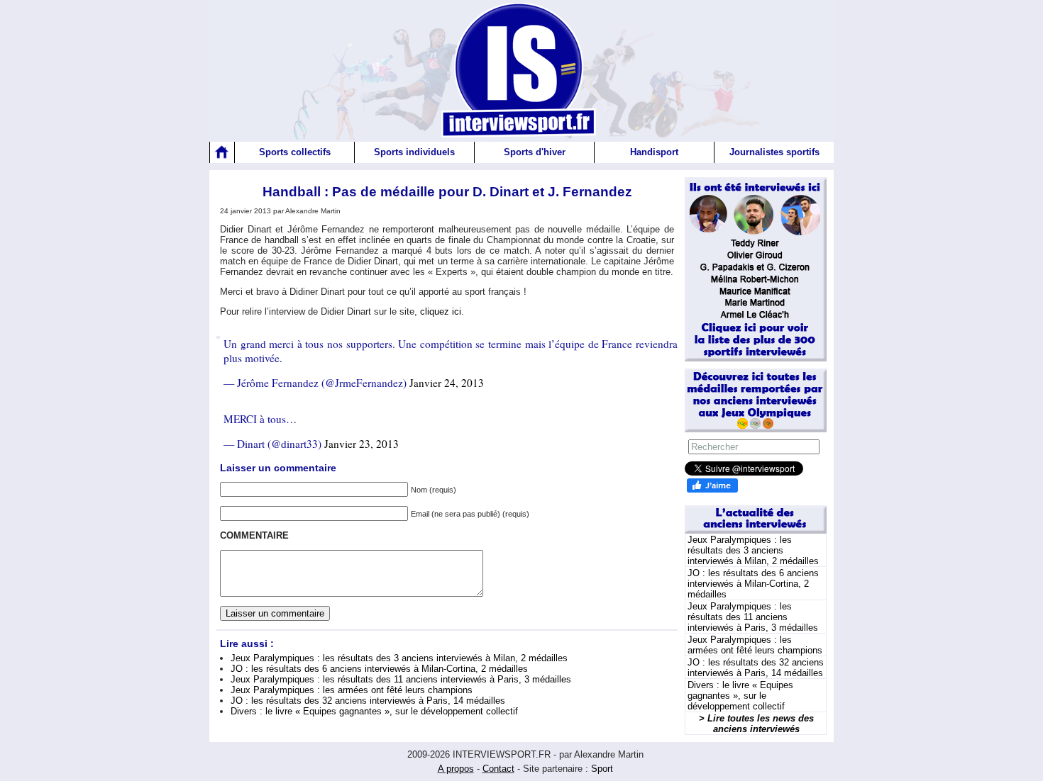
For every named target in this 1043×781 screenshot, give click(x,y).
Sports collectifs (295, 152)
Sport (602, 768)
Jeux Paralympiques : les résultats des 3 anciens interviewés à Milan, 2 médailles (399, 658)
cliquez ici (440, 311)
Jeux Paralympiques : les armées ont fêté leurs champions (352, 690)
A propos (456, 768)
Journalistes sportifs (774, 152)
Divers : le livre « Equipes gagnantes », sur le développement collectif (374, 711)
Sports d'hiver (534, 152)
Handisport (654, 152)
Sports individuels (414, 152)
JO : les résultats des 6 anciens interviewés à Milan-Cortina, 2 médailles (379, 668)
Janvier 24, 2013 (446, 383)
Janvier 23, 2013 (361, 444)
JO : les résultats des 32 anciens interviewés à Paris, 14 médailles (368, 700)
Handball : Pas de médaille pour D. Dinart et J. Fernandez (447, 191)
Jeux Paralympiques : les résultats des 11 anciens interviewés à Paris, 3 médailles (401, 679)
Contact (498, 768)
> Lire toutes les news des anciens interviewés (756, 723)
